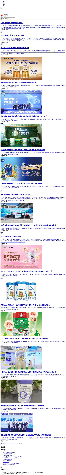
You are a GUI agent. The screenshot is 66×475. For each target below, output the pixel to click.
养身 (4, 3)
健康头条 (3, 16)
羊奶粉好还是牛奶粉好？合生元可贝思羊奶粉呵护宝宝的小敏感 (22, 405)
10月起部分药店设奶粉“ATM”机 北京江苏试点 (16, 194)
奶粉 (2, 31)
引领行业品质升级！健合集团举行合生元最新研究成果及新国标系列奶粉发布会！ (28, 372)
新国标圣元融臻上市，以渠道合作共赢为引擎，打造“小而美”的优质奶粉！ (26, 305)
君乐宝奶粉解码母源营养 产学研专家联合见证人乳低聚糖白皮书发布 (24, 116)
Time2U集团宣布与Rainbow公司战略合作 (12, 463)
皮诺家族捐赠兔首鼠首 (8, 455)
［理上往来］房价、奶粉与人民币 (12, 35)
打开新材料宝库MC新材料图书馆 (10, 458)
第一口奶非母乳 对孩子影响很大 (12, 236)
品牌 (2, 89)
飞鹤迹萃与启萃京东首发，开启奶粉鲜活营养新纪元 (18, 83)
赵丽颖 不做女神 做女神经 (9, 464)
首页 (4, 1)
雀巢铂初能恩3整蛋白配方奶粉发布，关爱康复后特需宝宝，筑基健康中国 (26, 435)
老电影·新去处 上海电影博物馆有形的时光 (15, 48)
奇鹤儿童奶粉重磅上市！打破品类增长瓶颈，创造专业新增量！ (22, 183)
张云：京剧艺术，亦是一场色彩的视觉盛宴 (13, 456)
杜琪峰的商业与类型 (7, 453)
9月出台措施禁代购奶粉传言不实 (12, 23)
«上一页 (3, 443)
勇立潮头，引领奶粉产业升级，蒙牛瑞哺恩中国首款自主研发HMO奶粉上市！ (27, 271)
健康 (4, 5)
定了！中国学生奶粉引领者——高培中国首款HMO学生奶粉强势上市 (24, 338)
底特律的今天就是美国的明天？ (10, 452)
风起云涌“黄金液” (7, 460)
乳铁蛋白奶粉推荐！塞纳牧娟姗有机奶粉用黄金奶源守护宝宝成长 (23, 150)
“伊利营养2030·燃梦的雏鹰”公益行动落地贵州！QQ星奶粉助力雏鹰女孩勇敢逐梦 (28, 225)
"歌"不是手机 (6, 462)
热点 (4, 4)
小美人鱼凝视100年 (7, 459)
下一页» (21, 443)
